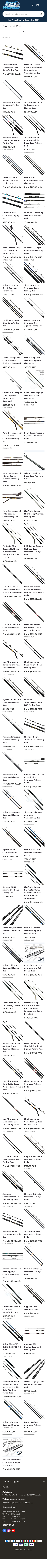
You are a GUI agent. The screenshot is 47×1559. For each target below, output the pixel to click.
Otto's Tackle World (26, 1550)
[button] (41, 5)
